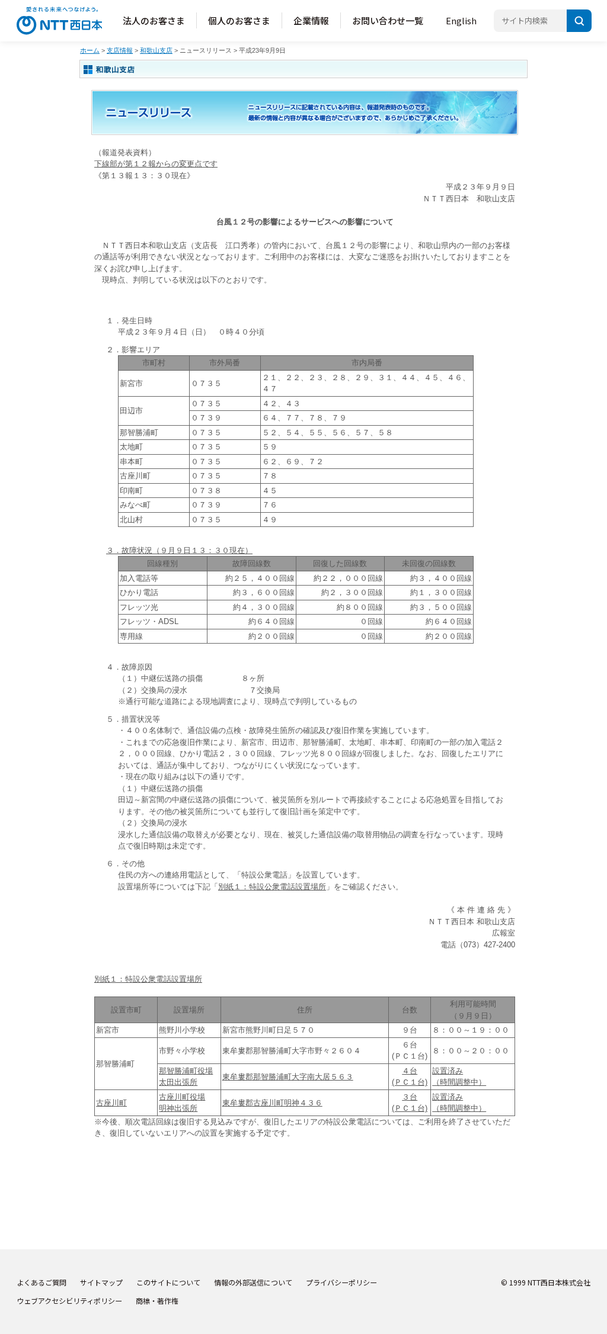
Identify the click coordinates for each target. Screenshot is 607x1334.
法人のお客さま (154, 20)
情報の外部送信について (253, 1282)
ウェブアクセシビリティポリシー (69, 1301)
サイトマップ (101, 1282)
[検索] (579, 20)
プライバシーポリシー (341, 1282)
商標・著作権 (157, 1301)
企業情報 (311, 20)
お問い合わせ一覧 (387, 20)
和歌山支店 (156, 50)
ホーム (90, 50)
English (461, 20)
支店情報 (120, 50)
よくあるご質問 (41, 1282)
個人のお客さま (239, 20)
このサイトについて (168, 1282)
